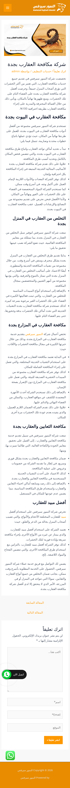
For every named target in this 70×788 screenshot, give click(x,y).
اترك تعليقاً (60, 71)
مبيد (63, 516)
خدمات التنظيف (41, 71)
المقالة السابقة (35, 602)
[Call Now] (6, 674)
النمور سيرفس (34, 334)
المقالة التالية (35, 612)
